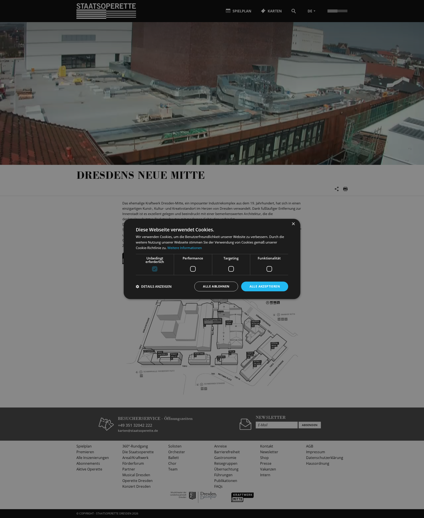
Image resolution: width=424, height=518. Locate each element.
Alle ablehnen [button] (216, 286)
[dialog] (212, 259)
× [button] (293, 224)
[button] (154, 286)
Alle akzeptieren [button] (265, 286)
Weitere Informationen (184, 248)
